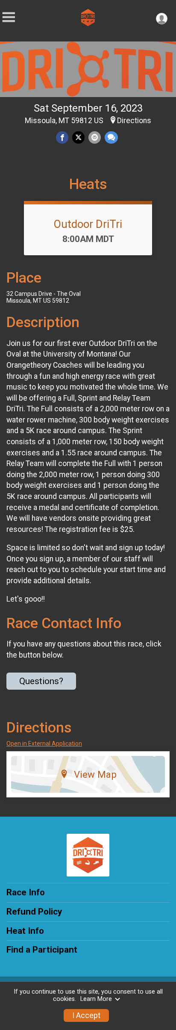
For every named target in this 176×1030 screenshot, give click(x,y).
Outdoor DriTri (88, 224)
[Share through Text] (111, 137)
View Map (95, 774)
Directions (134, 120)
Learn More (96, 999)
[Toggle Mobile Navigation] (8, 17)
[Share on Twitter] (78, 137)
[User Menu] (161, 18)
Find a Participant (41, 949)
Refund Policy (34, 911)
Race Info (25, 892)
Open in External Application (44, 743)
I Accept (86, 1015)
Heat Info (25, 931)
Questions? (41, 681)
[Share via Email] (94, 137)
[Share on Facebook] (62, 137)
